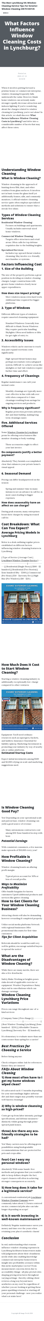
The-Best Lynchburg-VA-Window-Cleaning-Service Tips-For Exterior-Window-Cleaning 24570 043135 (20, 5)
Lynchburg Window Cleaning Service (19, 560)
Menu (5, 13)
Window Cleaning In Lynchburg (22, 432)
